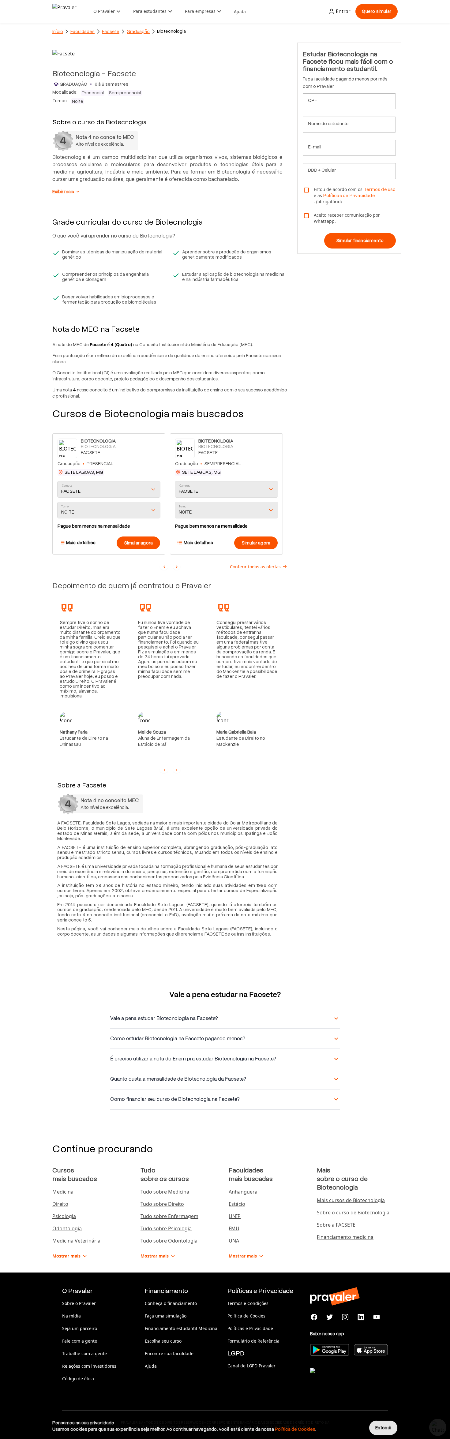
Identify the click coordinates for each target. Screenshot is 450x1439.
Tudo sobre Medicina (165, 1191)
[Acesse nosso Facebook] (314, 1317)
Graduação (138, 31)
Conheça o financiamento (171, 1303)
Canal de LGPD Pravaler (251, 1366)
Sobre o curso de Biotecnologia (353, 1212)
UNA (234, 1240)
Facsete (110, 31)
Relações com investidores (89, 1366)
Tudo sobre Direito (162, 1204)
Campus (67, 486)
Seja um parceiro (79, 1328)
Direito (60, 1204)
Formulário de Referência (253, 1341)
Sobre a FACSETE (336, 1224)
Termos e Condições (247, 1303)
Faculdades (82, 31)
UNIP (235, 1216)
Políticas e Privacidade (250, 1328)
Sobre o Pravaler (79, 1303)
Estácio (237, 1204)
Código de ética (78, 1378)
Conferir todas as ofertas (255, 567)
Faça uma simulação (165, 1316)
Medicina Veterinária (76, 1240)
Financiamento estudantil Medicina (181, 1328)
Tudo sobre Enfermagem (169, 1216)
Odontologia (67, 1228)
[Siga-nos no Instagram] (345, 1317)
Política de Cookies (246, 1316)
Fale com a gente (79, 1341)
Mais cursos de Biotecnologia (351, 1200)
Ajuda (240, 11)
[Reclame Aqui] (340, 1378)
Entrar (343, 11)
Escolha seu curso (163, 1341)
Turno (65, 507)
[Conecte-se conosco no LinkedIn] (361, 1317)
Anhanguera (243, 1191)
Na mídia (71, 1316)
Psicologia (64, 1216)
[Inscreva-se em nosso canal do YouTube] (376, 1317)
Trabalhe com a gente (84, 1353)
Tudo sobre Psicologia (166, 1228)
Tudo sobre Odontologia (169, 1240)
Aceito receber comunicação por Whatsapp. (347, 218)
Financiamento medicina (345, 1237)
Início (57, 31)
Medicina (62, 1191)
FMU (234, 1228)
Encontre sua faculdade (169, 1353)
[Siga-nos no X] (330, 1317)
